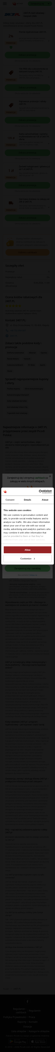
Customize (25, 558)
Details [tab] (27, 500)
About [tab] (45, 500)
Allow (28, 550)
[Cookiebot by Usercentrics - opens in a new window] (39, 492)
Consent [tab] (10, 500)
